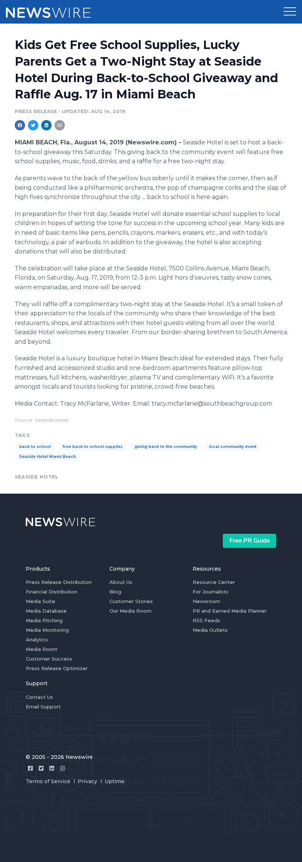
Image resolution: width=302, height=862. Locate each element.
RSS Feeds (206, 620)
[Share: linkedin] (47, 125)
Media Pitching (44, 620)
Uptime (114, 781)
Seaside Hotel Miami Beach (47, 456)
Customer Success (49, 659)
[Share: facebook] (20, 125)
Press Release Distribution (59, 582)
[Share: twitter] (33, 125)
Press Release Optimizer (57, 668)
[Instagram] (62, 768)
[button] (290, 11)
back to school (35, 446)
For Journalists (210, 592)
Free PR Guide (249, 540)
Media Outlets (210, 630)
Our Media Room (130, 611)
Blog (115, 592)
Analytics (37, 639)
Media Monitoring (47, 630)
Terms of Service (48, 781)
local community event (232, 446)
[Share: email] (59, 125)
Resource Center (214, 582)
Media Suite (40, 601)
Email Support (43, 706)
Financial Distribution (51, 592)
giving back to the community (165, 446)
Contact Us (39, 697)
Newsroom (206, 601)
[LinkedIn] (51, 768)
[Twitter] (41, 768)
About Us (120, 582)
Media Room (41, 649)
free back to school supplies (93, 446)
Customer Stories (131, 601)
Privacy (87, 781)
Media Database (46, 611)
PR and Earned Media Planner (230, 611)
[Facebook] (30, 768)
